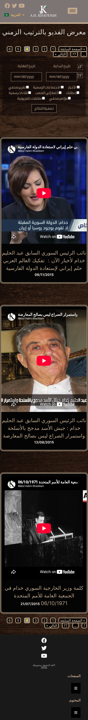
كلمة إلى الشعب (47, 93)
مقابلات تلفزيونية (29, 98)
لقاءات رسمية (18, 93)
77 (74, 54)
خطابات (71, 93)
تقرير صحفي (17, 87)
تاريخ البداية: (61, 66)
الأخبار (72, 87)
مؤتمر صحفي (58, 98)
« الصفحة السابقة (72, 49)
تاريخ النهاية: (26, 66)
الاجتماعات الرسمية (47, 87)
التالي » (60, 54)
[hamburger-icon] (72, 11)
